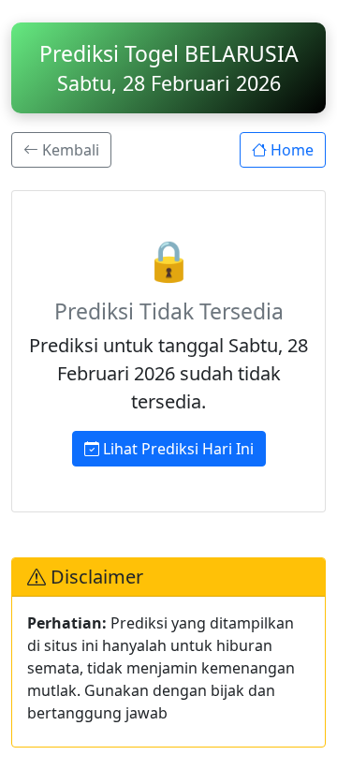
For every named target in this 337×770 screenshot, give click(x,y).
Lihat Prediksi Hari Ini (176, 448)
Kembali (68, 150)
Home (290, 150)
